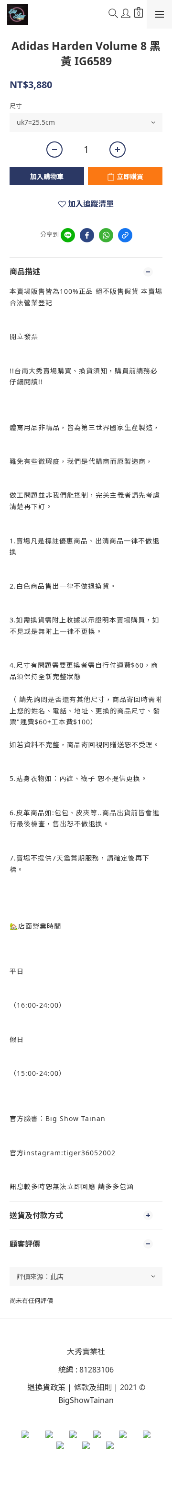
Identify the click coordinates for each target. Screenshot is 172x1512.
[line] (68, 235)
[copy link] (125, 235)
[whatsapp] (106, 235)
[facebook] (87, 235)
